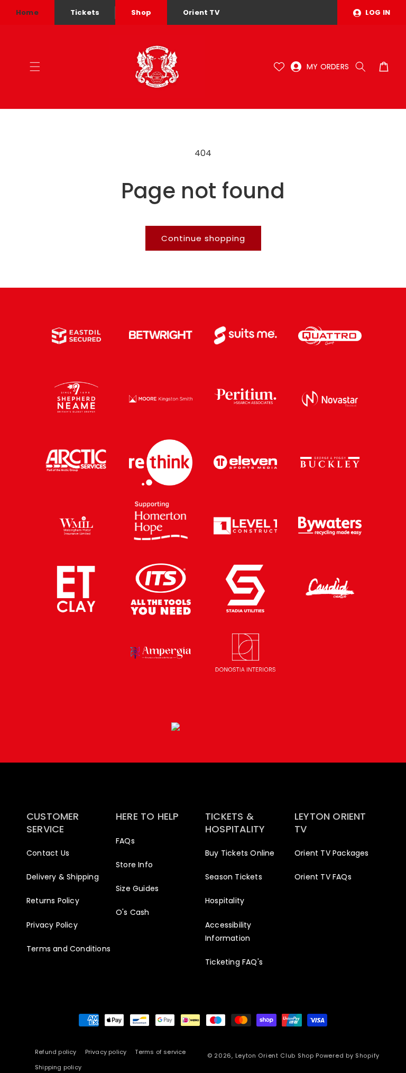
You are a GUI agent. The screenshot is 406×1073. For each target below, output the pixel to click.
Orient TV (201, 12)
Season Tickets (233, 877)
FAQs (125, 841)
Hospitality (224, 900)
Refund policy (56, 1052)
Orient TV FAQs (323, 877)
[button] (35, 66)
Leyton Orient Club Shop (274, 1055)
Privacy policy (106, 1052)
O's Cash (133, 912)
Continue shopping (203, 238)
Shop (141, 12)
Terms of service (160, 1052)
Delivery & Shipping (62, 877)
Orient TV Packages (331, 853)
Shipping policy (58, 1067)
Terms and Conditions (68, 948)
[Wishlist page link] (279, 66)
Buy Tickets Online (240, 853)
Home (27, 12)
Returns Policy (52, 900)
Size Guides (137, 888)
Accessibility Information (228, 931)
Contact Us (47, 853)
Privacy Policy (52, 925)
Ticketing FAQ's (234, 962)
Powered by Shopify (348, 1055)
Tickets (84, 12)
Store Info (134, 864)
